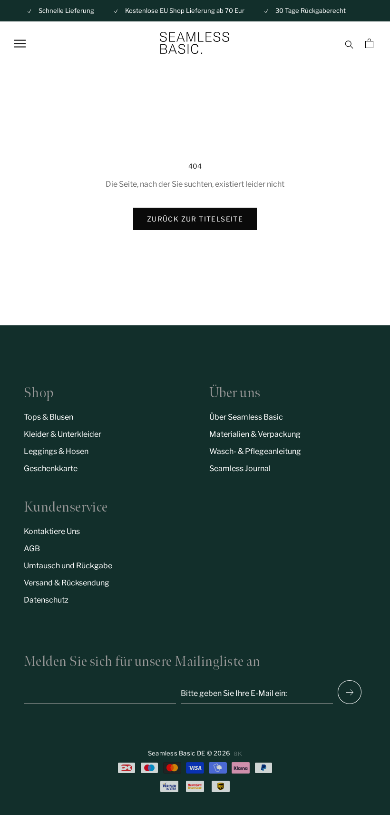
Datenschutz (46, 599)
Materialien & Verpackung (255, 434)
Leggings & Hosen (56, 451)
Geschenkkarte (51, 468)
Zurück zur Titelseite (195, 219)
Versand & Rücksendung (66, 582)
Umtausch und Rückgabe (68, 565)
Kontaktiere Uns (52, 531)
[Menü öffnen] (20, 44)
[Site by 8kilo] (238, 754)
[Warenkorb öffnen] (370, 43)
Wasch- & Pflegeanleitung (255, 451)
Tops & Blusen (48, 417)
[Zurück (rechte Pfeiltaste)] (349, 692)
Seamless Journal (240, 468)
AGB (32, 548)
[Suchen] (348, 43)
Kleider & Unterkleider (62, 434)
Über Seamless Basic (246, 417)
